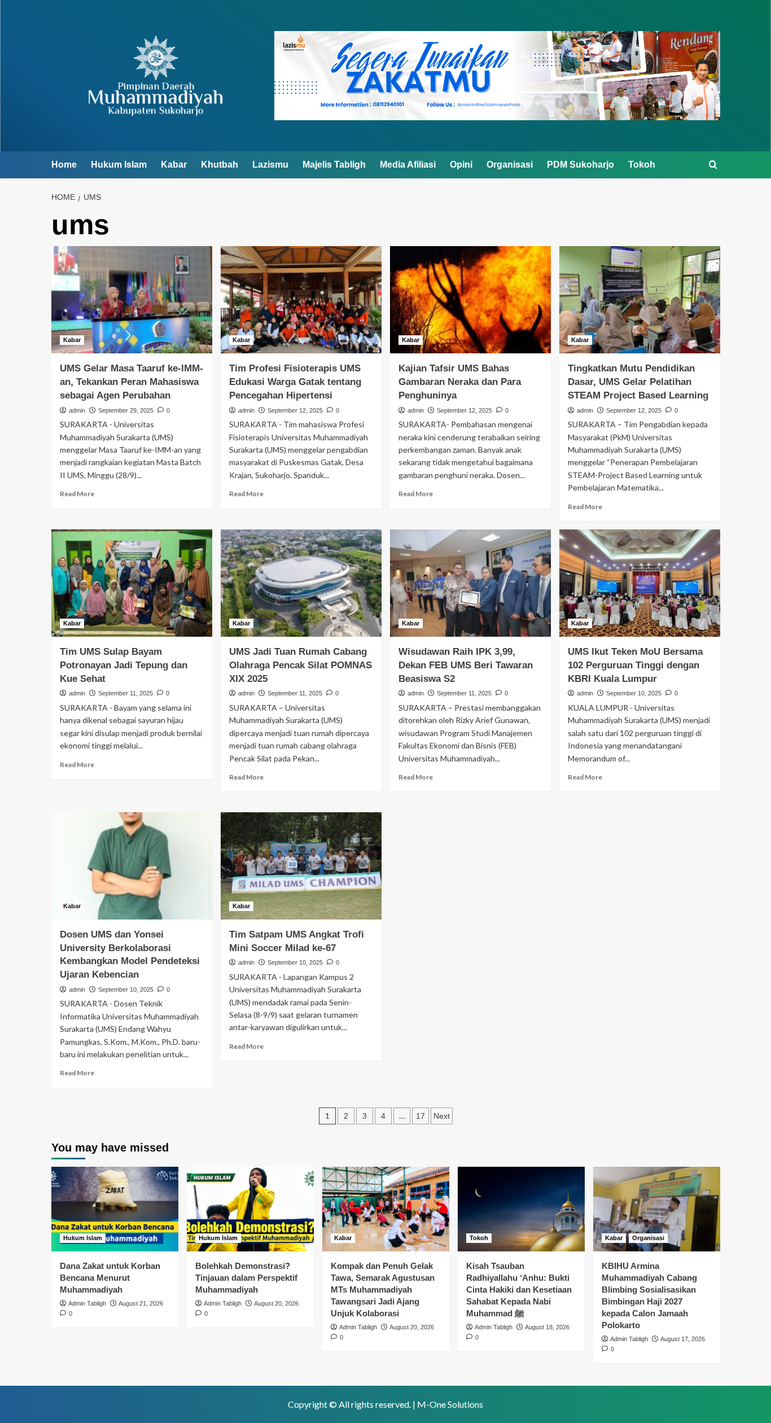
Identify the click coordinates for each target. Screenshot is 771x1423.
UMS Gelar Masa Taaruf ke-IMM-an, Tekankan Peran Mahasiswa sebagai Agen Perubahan (131, 382)
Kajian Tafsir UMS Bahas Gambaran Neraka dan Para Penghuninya (459, 382)
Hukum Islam (119, 164)
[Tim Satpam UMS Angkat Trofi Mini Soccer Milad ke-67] (301, 866)
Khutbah (219, 164)
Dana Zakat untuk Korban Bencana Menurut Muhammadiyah (110, 1277)
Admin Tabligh (87, 1303)
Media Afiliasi (408, 164)
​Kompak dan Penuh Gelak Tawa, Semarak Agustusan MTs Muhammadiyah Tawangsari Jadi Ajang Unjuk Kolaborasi (383, 1289)
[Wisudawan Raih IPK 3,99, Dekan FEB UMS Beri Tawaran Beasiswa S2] (470, 583)
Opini (461, 164)
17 (420, 1115)
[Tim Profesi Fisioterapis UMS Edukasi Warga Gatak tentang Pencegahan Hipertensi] (301, 299)
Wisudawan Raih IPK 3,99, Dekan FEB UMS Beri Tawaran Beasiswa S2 (465, 665)
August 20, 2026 (276, 1303)
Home (64, 164)
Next (441, 1115)
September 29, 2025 (126, 410)
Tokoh (641, 164)
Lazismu (270, 164)
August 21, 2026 (141, 1303)
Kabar (174, 164)
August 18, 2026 (547, 1327)
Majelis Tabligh (334, 164)
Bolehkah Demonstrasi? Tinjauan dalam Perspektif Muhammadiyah (246, 1277)
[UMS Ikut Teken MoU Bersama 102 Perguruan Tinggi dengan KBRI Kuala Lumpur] (639, 583)
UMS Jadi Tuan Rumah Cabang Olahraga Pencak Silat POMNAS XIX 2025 (300, 665)
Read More (77, 493)
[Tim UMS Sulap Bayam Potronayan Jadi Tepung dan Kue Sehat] (131, 583)
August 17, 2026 (682, 1339)
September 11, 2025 (125, 693)
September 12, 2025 (295, 410)
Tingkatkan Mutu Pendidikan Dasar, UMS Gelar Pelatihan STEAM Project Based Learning (638, 382)
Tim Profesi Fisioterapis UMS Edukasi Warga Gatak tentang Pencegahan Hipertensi (295, 382)
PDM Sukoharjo (580, 164)
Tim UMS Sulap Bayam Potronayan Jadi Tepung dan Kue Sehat (123, 665)
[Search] (713, 165)
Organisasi (510, 164)
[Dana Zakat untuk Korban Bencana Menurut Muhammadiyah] (114, 1209)
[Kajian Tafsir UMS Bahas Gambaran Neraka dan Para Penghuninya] (470, 299)
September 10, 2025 (634, 693)
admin (77, 410)
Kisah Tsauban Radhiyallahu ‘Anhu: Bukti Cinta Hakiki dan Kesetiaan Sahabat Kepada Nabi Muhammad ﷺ (519, 1289)
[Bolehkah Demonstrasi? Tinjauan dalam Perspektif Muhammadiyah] (250, 1209)
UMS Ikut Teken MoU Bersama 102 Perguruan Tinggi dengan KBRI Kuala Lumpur (635, 665)
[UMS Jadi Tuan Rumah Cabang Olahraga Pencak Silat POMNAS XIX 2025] (301, 583)
